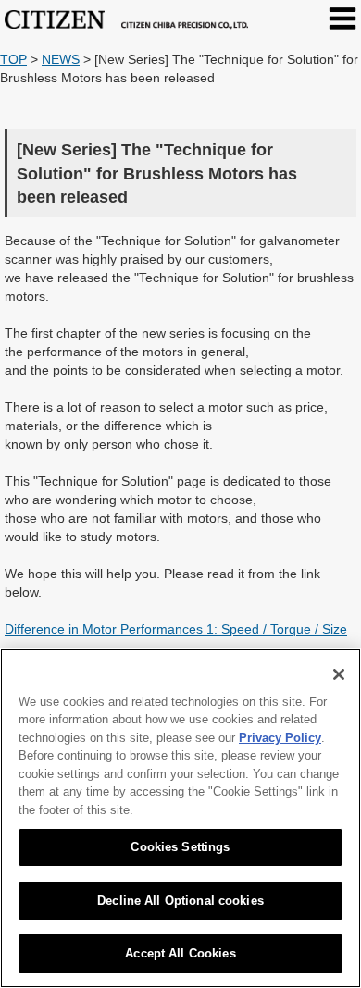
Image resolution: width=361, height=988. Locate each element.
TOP (13, 59)
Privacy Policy (280, 738)
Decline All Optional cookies (180, 901)
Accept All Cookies (180, 953)
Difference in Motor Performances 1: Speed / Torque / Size (176, 629)
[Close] (338, 674)
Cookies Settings (180, 847)
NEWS (61, 59)
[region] (180, 818)
